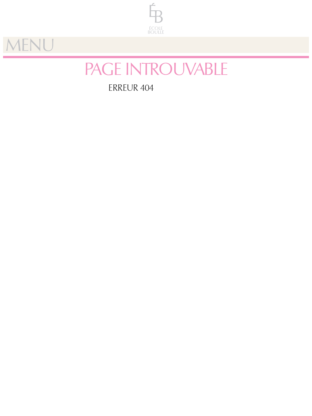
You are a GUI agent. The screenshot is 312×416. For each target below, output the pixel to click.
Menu (30, 45)
